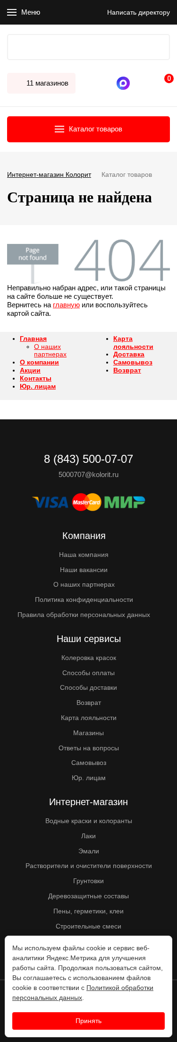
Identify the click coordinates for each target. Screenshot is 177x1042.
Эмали (88, 851)
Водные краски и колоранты (88, 821)
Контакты (35, 378)
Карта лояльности (133, 342)
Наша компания (84, 554)
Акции (30, 370)
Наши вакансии (84, 569)
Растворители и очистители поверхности (88, 865)
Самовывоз (132, 362)
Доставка (128, 354)
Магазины (88, 733)
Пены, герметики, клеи (88, 911)
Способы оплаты (88, 673)
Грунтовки (88, 881)
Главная (33, 338)
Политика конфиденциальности (84, 599)
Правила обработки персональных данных (83, 614)
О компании (39, 362)
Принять (88, 1021)
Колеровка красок (88, 657)
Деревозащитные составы (88, 896)
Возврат (127, 370)
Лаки (88, 836)
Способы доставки (88, 687)
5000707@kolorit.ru (88, 474)
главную (66, 305)
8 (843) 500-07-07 (137, 83)
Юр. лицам (38, 386)
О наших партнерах (50, 350)
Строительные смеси (88, 926)
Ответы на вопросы (89, 748)
